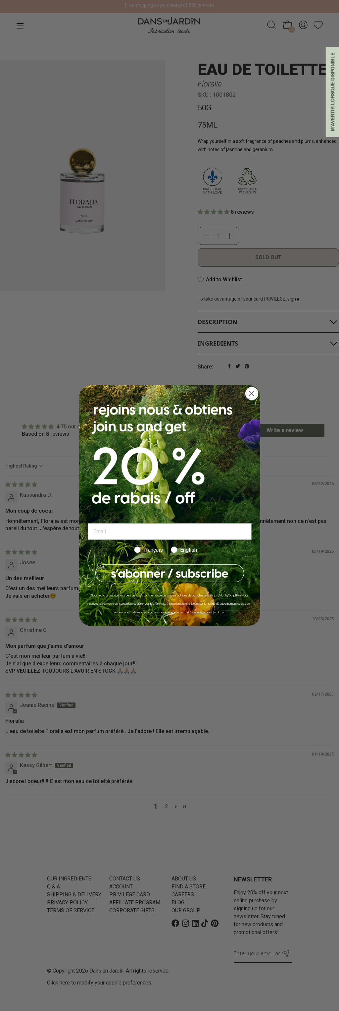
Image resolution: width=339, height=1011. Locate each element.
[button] (170, 573)
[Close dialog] (252, 393)
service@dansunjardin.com (209, 612)
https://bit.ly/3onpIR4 (225, 595)
